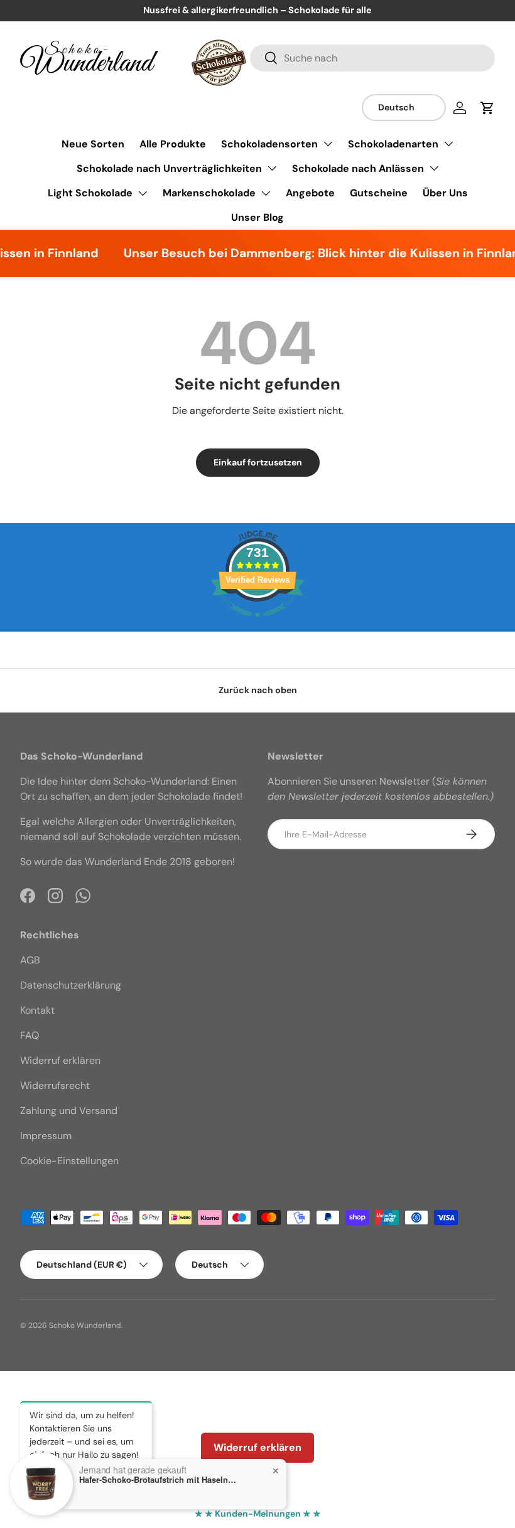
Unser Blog (257, 217)
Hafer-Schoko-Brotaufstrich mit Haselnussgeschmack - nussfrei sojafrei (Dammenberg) (157, 1480)
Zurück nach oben (258, 690)
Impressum (46, 1135)
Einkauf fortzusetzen (258, 462)
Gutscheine (379, 192)
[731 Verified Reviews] (257, 623)
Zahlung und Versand (68, 1110)
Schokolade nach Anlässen (358, 168)
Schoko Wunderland (85, 1325)
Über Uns (445, 192)
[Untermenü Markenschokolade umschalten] (265, 193)
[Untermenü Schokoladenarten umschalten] (448, 143)
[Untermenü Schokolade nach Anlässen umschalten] (434, 168)
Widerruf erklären (60, 1060)
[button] (487, 108)
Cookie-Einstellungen (69, 1160)
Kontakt (37, 1010)
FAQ (29, 1035)
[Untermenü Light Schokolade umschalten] (142, 193)
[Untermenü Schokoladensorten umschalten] (327, 143)
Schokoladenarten (393, 144)
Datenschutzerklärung (70, 985)
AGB (30, 960)
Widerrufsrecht (55, 1085)
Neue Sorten (93, 144)
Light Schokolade (90, 192)
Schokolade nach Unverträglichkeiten (169, 168)
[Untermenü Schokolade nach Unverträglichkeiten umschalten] (271, 168)
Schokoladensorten (269, 144)
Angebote (310, 192)
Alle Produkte (172, 144)
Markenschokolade (209, 192)
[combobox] (372, 58)
